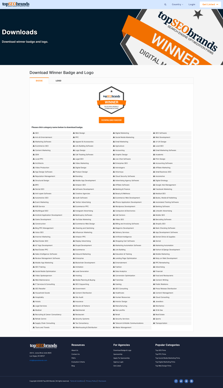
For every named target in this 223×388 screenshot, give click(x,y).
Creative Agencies (82, 193)
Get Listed (209, 4)
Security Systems (82, 319)
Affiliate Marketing (162, 168)
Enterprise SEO (121, 163)
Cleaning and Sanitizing (84, 228)
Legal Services (41, 306)
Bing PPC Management (44, 228)
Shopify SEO (160, 224)
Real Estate (160, 314)
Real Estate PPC (41, 250)
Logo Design (80, 150)
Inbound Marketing (83, 254)
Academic (159, 154)
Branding (78, 176)
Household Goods (42, 293)
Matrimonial (80, 310)
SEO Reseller (40, 289)
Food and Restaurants (164, 275)
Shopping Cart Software (125, 241)
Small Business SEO (163, 172)
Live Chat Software (123, 159)
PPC (77, 137)
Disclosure (102, 381)
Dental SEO (39, 189)
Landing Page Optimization (126, 258)
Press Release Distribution (166, 289)
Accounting (120, 150)
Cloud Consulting (162, 297)
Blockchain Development (85, 263)
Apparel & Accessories (84, 142)
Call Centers (120, 215)
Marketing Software (43, 142)
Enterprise (79, 258)
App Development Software (166, 232)
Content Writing (161, 280)
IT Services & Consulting (45, 284)
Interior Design (121, 301)
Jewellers (159, 301)
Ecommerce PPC (82, 206)
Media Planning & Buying (85, 280)
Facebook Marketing (163, 189)
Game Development (43, 219)
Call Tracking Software (84, 154)
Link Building (120, 250)
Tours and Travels (42, 327)
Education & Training (123, 254)
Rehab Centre (40, 319)
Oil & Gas (159, 310)
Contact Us (75, 354)
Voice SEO (39, 232)
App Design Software (43, 172)
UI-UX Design (160, 142)
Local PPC (39, 159)
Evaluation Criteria (78, 362)
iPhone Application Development (128, 202)
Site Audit (79, 297)
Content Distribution (83, 293)
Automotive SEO (41, 198)
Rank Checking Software (165, 228)
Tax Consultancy (82, 323)
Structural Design (42, 180)
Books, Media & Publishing (166, 198)
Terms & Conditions (77, 381)
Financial (158, 271)
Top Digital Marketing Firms (165, 362)
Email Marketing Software (165, 150)
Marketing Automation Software (128, 245)
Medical (38, 310)
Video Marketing (82, 163)
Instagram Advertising (84, 211)
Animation (79, 267)
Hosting (78, 275)
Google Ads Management (165, 185)
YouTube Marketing (83, 219)
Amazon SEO (80, 185)
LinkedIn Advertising (163, 211)
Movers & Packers (82, 306)
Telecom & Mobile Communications (129, 323)
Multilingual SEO (41, 211)
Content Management (164, 293)
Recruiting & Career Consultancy (48, 314)
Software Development (84, 189)
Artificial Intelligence (123, 237)
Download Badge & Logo (122, 350)
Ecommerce (80, 250)
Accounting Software (164, 163)
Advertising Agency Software (127, 180)
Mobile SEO (160, 215)
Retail (117, 314)
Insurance (79, 301)
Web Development (162, 137)
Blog (73, 366)
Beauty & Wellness (122, 193)
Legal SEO (79, 159)
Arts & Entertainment (43, 137)
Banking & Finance (122, 189)
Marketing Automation (164, 245)
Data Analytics (121, 271)
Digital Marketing (122, 133)
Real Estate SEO (41, 241)
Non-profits (120, 310)
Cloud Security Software (125, 176)
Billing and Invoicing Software (127, 224)
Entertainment (121, 263)
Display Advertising (83, 241)
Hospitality (39, 297)
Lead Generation (82, 271)
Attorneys (119, 172)
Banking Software (162, 206)
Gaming (118, 284)
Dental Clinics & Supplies (165, 237)
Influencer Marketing (83, 232)
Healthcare (119, 293)
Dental (158, 241)
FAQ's (73, 358)
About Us (74, 350)
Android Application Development (48, 215)
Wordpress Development (125, 206)
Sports (158, 319)
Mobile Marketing (162, 254)
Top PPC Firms (160, 354)
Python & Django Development (167, 250)
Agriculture (119, 146)
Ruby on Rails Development (166, 258)
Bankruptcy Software (83, 215)
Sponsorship (117, 354)
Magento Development (124, 228)
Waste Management (123, 327)
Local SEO (159, 146)
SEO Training (40, 267)
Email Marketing (121, 142)
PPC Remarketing (162, 263)
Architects (39, 163)
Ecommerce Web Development (127, 198)
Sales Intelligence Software (46, 254)
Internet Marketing (42, 237)
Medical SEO (160, 193)
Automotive (160, 176)
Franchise (119, 280)
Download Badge (111, 120)
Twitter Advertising (83, 202)
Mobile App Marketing (44, 263)
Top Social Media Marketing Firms (167, 358)
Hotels (38, 301)
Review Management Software (47, 258)
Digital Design (80, 168)
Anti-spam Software (43, 193)
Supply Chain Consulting (45, 323)
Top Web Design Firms (163, 366)
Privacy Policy (91, 381)
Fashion (118, 267)
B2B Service (40, 206)
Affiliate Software (122, 185)
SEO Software (161, 133)
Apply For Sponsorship (121, 358)
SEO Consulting (121, 289)
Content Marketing (42, 150)
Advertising (160, 267)
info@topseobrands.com (38, 360)
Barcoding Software (163, 219)
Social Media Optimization (45, 271)
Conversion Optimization (125, 275)
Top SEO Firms (160, 350)
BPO (37, 185)
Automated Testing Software (167, 202)
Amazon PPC (80, 237)
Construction (40, 224)
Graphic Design (121, 154)
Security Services (122, 319)
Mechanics (159, 306)
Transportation (161, 323)
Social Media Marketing (124, 137)
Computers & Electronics (125, 211)
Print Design (160, 159)
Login (192, 4)
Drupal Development (83, 245)
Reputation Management (45, 176)
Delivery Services (122, 232)
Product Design (81, 172)
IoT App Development (44, 245)
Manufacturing (121, 306)
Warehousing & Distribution (86, 327)
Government (80, 289)
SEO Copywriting (82, 284)
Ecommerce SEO (42, 146)
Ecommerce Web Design (85, 224)
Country (177, 4)
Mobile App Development (85, 180)
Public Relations (161, 284)
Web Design (80, 133)
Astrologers (120, 168)
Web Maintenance (42, 280)
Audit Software (81, 198)
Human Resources (122, 297)
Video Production (42, 168)
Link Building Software (84, 146)
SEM (37, 154)
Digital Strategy (161, 180)
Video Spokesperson (43, 275)
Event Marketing (42, 202)
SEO (37, 133)
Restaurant (79, 314)
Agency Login (118, 362)
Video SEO (119, 219)
